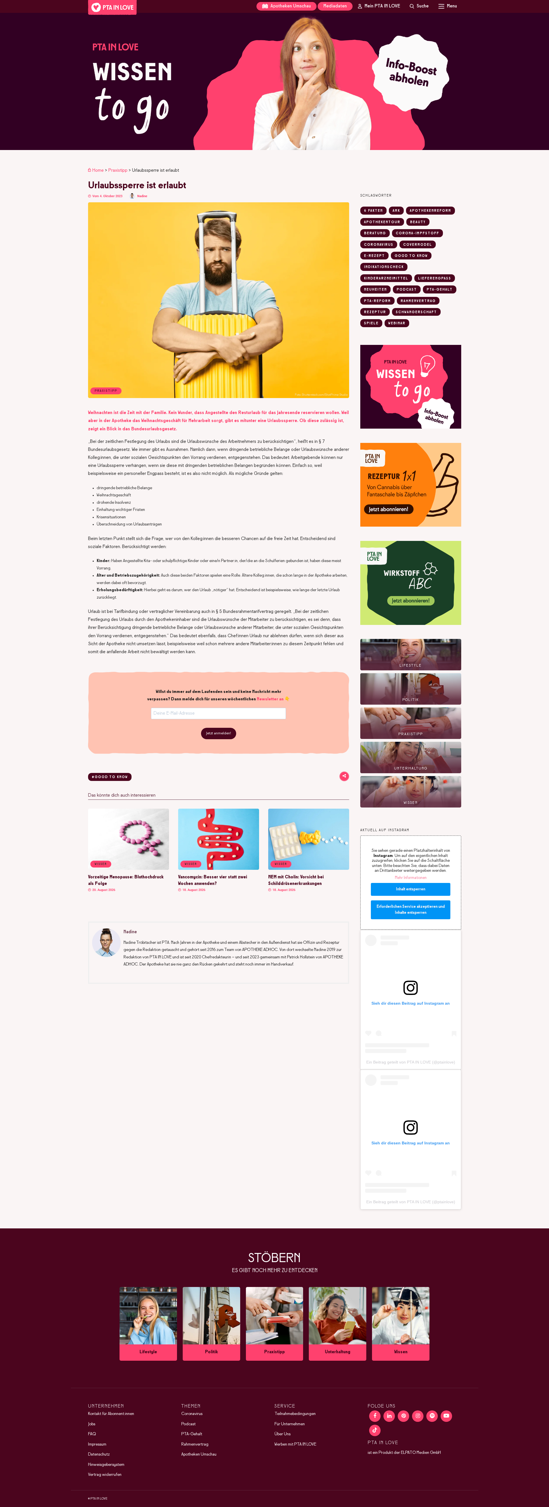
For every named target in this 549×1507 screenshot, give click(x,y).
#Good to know (110, 777)
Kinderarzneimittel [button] (386, 278)
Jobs (91, 1424)
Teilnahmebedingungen (295, 1414)
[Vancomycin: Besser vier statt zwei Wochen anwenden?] (218, 869)
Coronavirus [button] (378, 244)
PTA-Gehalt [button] (440, 289)
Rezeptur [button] (375, 312)
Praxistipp (118, 170)
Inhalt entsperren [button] (410, 889)
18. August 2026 (193, 890)
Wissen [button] (101, 864)
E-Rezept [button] (374, 256)
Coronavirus (191, 1414)
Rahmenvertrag (194, 1444)
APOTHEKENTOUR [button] (382, 222)
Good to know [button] (411, 256)
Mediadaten (335, 6)
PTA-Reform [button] (377, 301)
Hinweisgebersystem (106, 1465)
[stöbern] (148, 1324)
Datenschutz (99, 1454)
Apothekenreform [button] (430, 210)
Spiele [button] (371, 323)
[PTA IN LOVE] (112, 7)
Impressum (97, 1444)
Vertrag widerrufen (105, 1475)
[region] (274, 81)
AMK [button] (396, 210)
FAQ (92, 1434)
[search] (419, 6)
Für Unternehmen (289, 1424)
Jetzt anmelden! (218, 733)
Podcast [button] (407, 289)
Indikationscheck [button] (384, 267)
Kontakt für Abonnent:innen (111, 1414)
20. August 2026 (103, 890)
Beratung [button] (375, 233)
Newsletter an (270, 699)
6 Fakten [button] (373, 210)
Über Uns (282, 1434)
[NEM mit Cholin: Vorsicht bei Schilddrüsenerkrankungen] (308, 869)
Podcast (188, 1424)
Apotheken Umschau (290, 6)
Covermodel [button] (417, 244)
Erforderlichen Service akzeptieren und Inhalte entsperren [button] (411, 910)
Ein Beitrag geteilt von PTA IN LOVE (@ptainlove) (410, 1062)
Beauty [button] (418, 222)
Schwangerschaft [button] (416, 312)
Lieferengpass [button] (434, 278)
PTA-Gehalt (191, 1434)
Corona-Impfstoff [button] (417, 233)
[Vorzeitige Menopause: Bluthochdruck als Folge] (128, 869)
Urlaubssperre (282, 421)
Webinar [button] (396, 323)
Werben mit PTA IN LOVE (295, 1444)
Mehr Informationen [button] (411, 878)
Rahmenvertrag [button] (418, 301)
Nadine (142, 196)
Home (98, 170)
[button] (274, 81)
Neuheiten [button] (375, 289)
